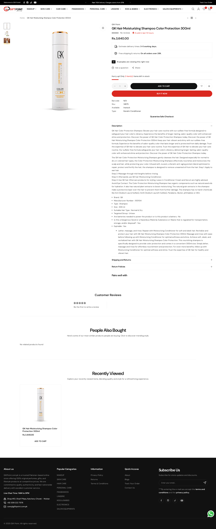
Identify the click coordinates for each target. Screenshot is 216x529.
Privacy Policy (97, 475)
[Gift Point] (13, 9)
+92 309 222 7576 (15, 502)
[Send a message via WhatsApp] (211, 514)
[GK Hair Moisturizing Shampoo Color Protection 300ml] (40, 404)
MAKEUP (60, 475)
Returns (94, 479)
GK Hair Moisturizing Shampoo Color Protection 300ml (39, 429)
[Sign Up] (205, 483)
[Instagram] (27, 2)
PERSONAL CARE (64, 488)
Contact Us (130, 488)
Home (22, 18)
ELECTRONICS (63, 504)
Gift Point (116, 24)
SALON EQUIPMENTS (66, 509)
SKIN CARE (61, 479)
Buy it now (162, 93)
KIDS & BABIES (63, 500)
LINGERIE (61, 496)
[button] (115, 33)
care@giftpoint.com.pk (17, 506)
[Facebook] (24, 2)
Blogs (127, 479)
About (127, 475)
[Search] (193, 9)
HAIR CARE (61, 483)
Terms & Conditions (99, 483)
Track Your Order (206, 2)
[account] (198, 9)
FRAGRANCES (63, 492)
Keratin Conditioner (132, 111)
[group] (59, 71)
